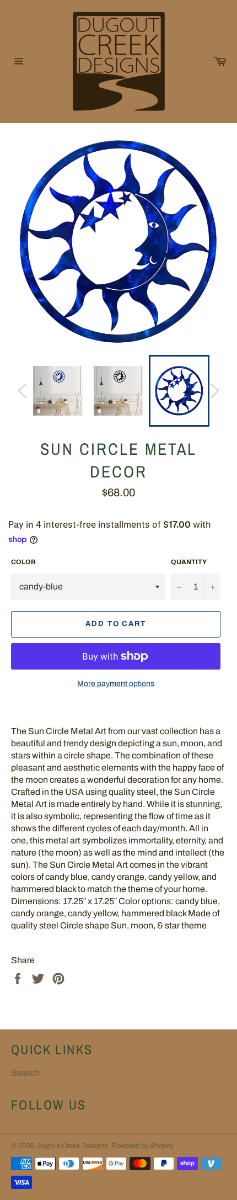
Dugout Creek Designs (72, 1146)
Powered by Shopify (143, 1146)
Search (25, 1072)
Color (23, 562)
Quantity (189, 562)
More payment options (115, 683)
